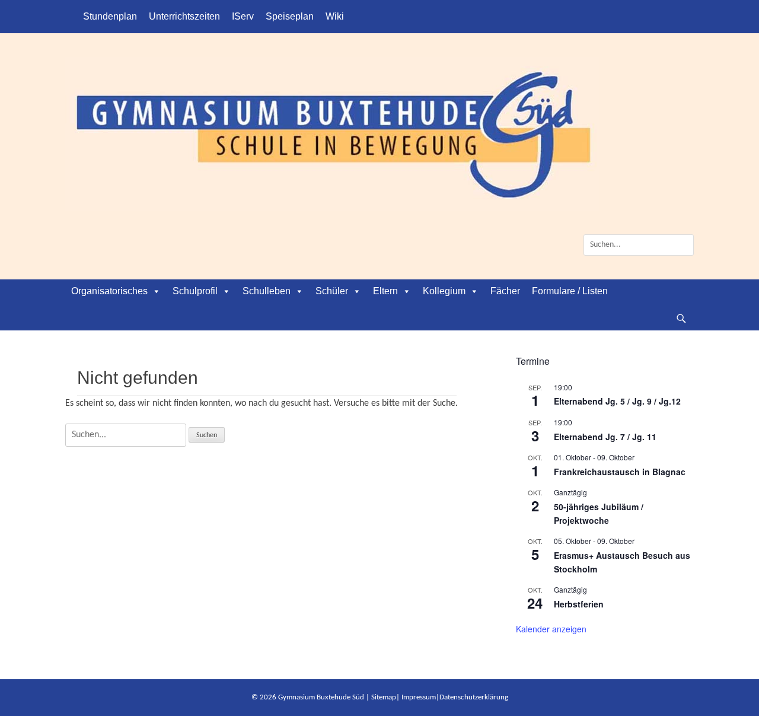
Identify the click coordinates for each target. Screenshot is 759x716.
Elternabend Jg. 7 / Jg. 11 (605, 437)
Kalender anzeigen (551, 629)
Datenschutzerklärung (473, 697)
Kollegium (444, 291)
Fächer (505, 291)
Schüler (331, 291)
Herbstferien (579, 604)
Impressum (418, 697)
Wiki (335, 16)
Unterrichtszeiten (184, 16)
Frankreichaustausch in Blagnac (619, 472)
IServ (243, 16)
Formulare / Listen (570, 291)
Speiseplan (290, 16)
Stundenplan (110, 16)
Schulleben (267, 291)
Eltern (385, 291)
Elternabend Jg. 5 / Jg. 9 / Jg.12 (617, 401)
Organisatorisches (109, 291)
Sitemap (383, 697)
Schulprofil (195, 291)
